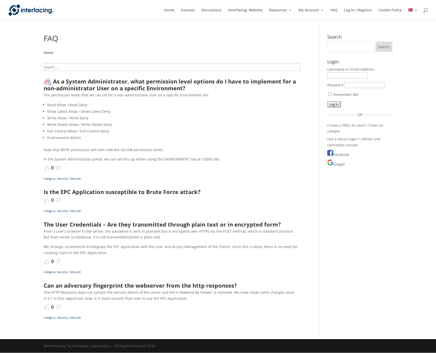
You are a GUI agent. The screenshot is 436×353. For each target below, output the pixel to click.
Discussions (211, 10)
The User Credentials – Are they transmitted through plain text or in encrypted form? (162, 224)
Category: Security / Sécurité (62, 178)
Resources (278, 10)
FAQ (334, 10)
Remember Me (345, 94)
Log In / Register (358, 10)
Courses (188, 10)
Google (339, 164)
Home (169, 10)
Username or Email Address (350, 69)
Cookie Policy (390, 10)
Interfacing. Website (245, 10)
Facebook (341, 154)
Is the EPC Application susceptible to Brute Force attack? (122, 192)
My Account (308, 10)
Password (335, 85)
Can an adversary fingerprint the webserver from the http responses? (140, 285)
